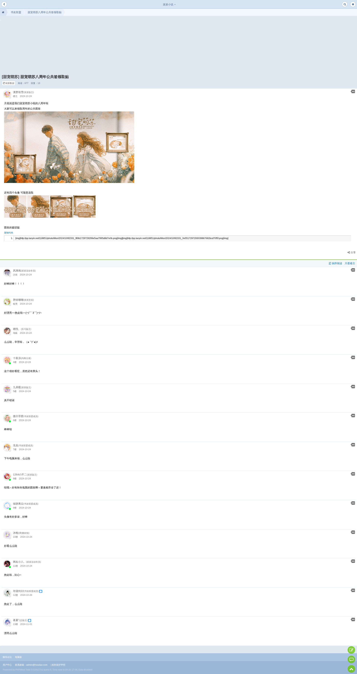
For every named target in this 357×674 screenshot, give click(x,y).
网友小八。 (19, 561)
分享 (353, 252)
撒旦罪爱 (18, 416)
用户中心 (7, 665)
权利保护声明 (58, 665)
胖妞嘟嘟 (18, 299)
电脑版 (18, 657)
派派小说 (168, 4)
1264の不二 (20, 474)
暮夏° (16, 620)
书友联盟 (16, 12)
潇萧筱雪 (18, 92)
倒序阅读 (336, 263)
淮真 (15, 445)
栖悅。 (17, 328)
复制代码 (8, 232)
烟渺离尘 (18, 503)
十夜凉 (17, 358)
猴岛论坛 (7, 657)
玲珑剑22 (18, 590)
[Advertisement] (178, 46)
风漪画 (17, 270)
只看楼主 (350, 263)
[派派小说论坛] (3, 12)
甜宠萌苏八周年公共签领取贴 (45, 12)
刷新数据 (9, 83)
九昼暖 (17, 387)
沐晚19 (17, 532)
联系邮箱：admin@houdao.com (31, 665)
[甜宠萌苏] (10, 77)
